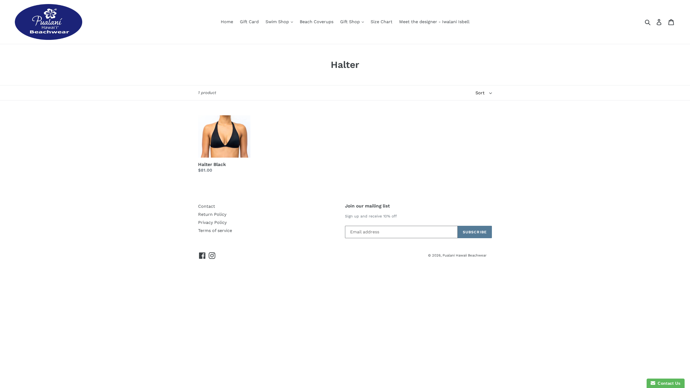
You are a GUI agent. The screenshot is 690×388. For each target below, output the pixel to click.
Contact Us (668, 383)
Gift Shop (350, 21)
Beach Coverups (316, 21)
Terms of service (215, 230)
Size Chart (381, 21)
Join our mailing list (367, 206)
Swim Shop (277, 21)
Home (227, 21)
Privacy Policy (212, 222)
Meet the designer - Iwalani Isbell (434, 21)
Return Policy (212, 214)
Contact (206, 206)
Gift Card (249, 21)
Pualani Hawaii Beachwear (465, 255)
